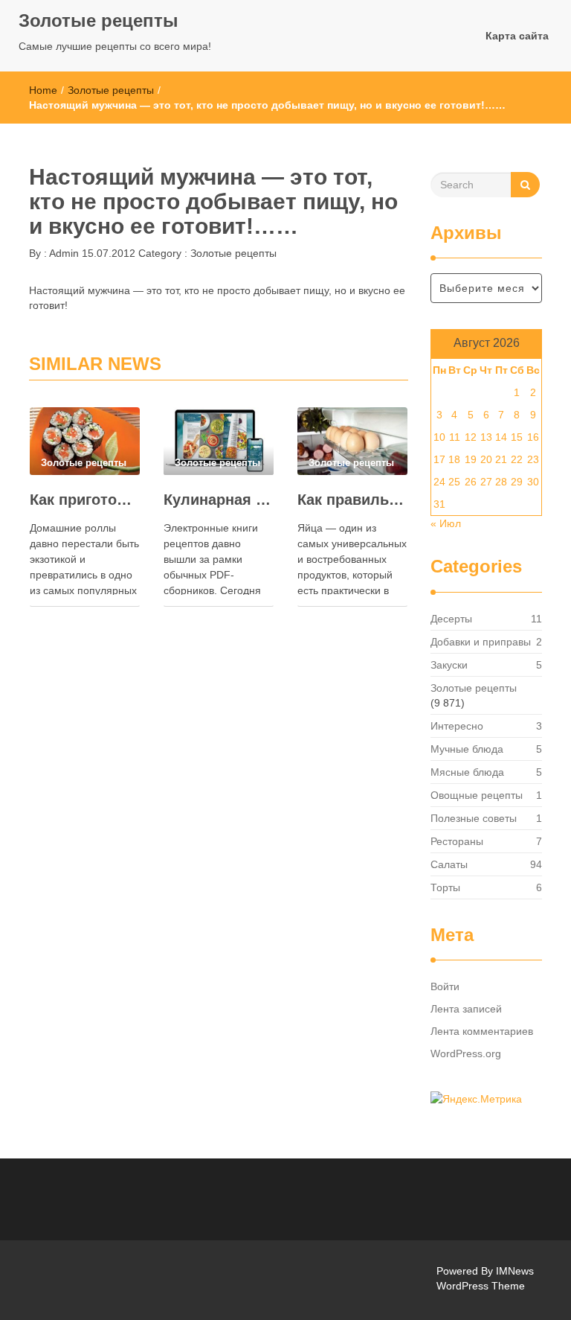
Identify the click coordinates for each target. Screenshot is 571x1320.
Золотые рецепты (98, 20)
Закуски (449, 665)
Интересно (456, 726)
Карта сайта (517, 36)
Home (43, 90)
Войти (444, 986)
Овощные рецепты (476, 795)
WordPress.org (465, 1053)
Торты (445, 887)
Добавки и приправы (480, 642)
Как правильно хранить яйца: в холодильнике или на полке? (352, 499)
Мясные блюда (467, 772)
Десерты (451, 619)
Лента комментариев (481, 1031)
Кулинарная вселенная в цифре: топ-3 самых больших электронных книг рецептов (219, 499)
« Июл (445, 523)
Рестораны (456, 841)
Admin (63, 253)
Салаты (449, 864)
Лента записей (466, 1009)
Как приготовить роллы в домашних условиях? (85, 499)
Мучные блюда (466, 749)
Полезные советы (473, 818)
